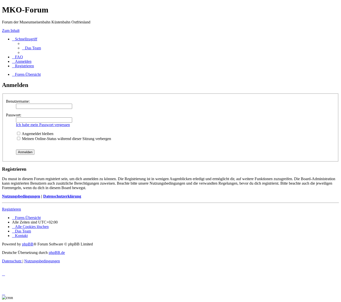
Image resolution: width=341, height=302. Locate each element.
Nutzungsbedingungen (21, 196)
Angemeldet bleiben (37, 134)
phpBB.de (57, 252)
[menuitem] (31, 48)
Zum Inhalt (10, 30)
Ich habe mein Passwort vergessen (43, 125)
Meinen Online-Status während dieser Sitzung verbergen (66, 139)
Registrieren (11, 209)
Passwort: (13, 115)
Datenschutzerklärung (62, 196)
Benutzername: (18, 101)
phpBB (27, 244)
